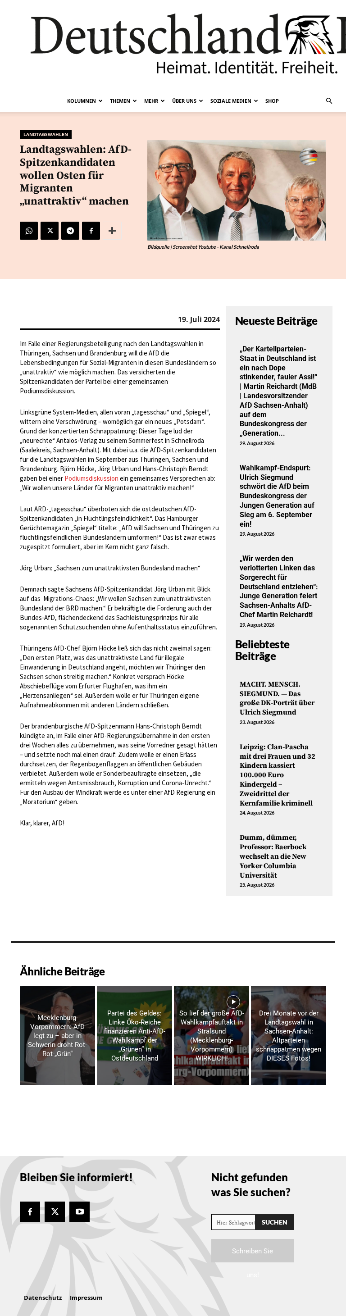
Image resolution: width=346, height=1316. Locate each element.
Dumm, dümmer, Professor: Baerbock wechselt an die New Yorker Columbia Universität (273, 856)
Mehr (151, 100)
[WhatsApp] (29, 231)
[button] (329, 101)
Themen (120, 100)
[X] (50, 231)
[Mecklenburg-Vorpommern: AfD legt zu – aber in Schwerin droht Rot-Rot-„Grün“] (57, 1035)
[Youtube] (79, 1212)
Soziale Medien (230, 100)
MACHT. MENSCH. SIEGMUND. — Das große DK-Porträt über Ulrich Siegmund (277, 698)
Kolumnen (81, 100)
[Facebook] (91, 231)
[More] (112, 231)
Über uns (184, 100)
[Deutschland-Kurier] (173, 45)
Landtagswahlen (45, 134)
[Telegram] (70, 231)
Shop (272, 100)
